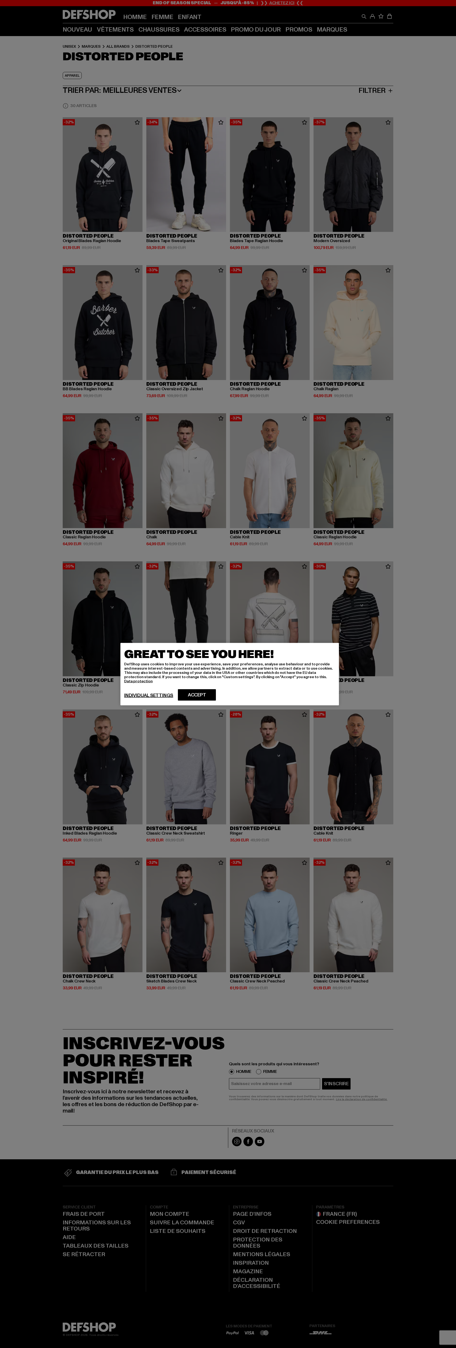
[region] (229, 674)
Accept (197, 694)
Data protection (138, 681)
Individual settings (148, 695)
